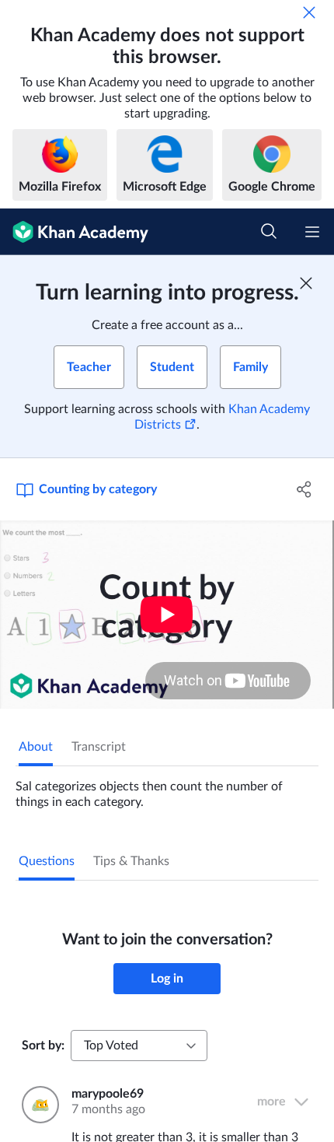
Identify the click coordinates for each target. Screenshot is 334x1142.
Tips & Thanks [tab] (131, 861)
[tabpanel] (167, 788)
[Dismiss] (309, 12)
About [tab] (36, 747)
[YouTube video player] (167, 614)
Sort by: (43, 1045)
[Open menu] (312, 231)
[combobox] (139, 1045)
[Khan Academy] (74, 231)
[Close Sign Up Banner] (306, 283)
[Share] (304, 489)
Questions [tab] (47, 861)
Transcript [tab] (98, 747)
